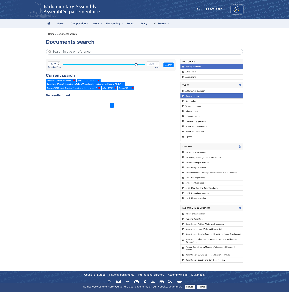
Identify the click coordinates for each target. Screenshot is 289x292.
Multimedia (198, 274)
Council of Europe (95, 274)
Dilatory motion (191, 111)
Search (162, 23)
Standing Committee (194, 219)
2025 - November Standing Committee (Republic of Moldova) (211, 172)
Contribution (190, 101)
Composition (78, 23)
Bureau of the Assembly (195, 214)
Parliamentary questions (195, 121)
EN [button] (198, 9)
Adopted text (190, 72)
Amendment (190, 77)
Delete (73, 80)
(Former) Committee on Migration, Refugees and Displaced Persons (210, 248)
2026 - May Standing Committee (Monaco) (203, 157)
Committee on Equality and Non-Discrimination (205, 260)
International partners (151, 274)
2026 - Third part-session (196, 152)
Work (96, 23)
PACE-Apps (215, 9)
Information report (192, 116)
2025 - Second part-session (197, 193)
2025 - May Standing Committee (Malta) (202, 188)
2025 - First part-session (195, 198)
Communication (192, 96)
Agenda (188, 137)
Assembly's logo (178, 274)
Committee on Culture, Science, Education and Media (207, 255)
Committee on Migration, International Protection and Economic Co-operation (212, 240)
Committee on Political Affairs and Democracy (204, 224)
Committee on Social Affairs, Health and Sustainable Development (213, 234)
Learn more (175, 286)
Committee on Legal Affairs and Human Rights (204, 229)
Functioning (113, 23)
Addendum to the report (195, 91)
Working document (193, 67)
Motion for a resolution (194, 131)
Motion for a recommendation (197, 126)
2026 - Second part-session (197, 162)
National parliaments (121, 274)
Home (51, 33)
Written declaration (193, 106)
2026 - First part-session (195, 168)
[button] (240, 85)
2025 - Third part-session (196, 183)
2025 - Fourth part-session (196, 178)
